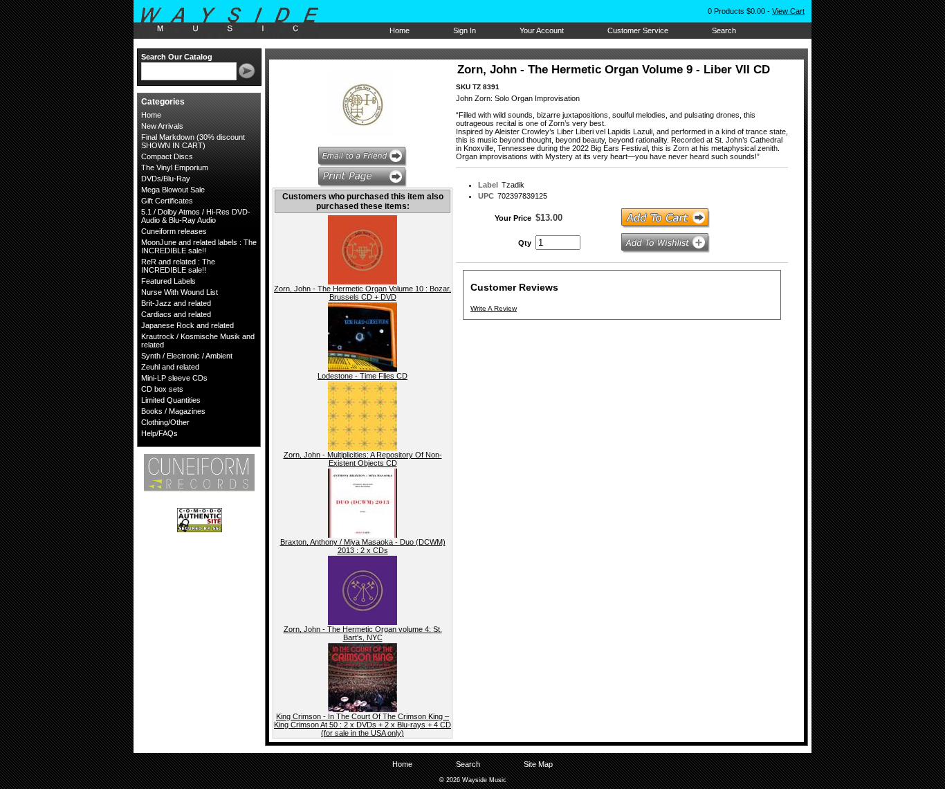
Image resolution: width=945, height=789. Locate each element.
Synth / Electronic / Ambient (186, 356)
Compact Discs (167, 156)
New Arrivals (162, 126)
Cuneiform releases (174, 231)
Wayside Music (236, 20)
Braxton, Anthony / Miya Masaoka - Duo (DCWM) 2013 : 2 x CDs (363, 546)
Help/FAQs (159, 433)
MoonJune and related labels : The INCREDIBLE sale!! (199, 246)
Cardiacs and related (176, 314)
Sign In (464, 30)
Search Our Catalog (176, 57)
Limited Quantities (171, 400)
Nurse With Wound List (179, 292)
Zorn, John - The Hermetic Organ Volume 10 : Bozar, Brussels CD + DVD (362, 292)
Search (724, 30)
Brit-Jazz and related (176, 303)
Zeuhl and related (170, 367)
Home (399, 30)
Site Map (538, 764)
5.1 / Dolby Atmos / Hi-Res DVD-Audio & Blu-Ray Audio (195, 216)
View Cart (788, 11)
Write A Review (493, 308)
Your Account (542, 30)
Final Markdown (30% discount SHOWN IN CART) (193, 141)
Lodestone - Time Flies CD (362, 376)
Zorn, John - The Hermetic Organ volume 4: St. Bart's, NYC (363, 633)
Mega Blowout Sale (173, 189)
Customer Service (637, 30)
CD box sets (162, 389)
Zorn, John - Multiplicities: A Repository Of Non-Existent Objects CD (363, 459)
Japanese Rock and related (187, 325)
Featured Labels (168, 281)
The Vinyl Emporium (174, 167)
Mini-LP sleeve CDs (174, 378)
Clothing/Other (165, 422)
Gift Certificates (167, 201)
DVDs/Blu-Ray (165, 178)
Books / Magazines (173, 411)
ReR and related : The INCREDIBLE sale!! (178, 265)
